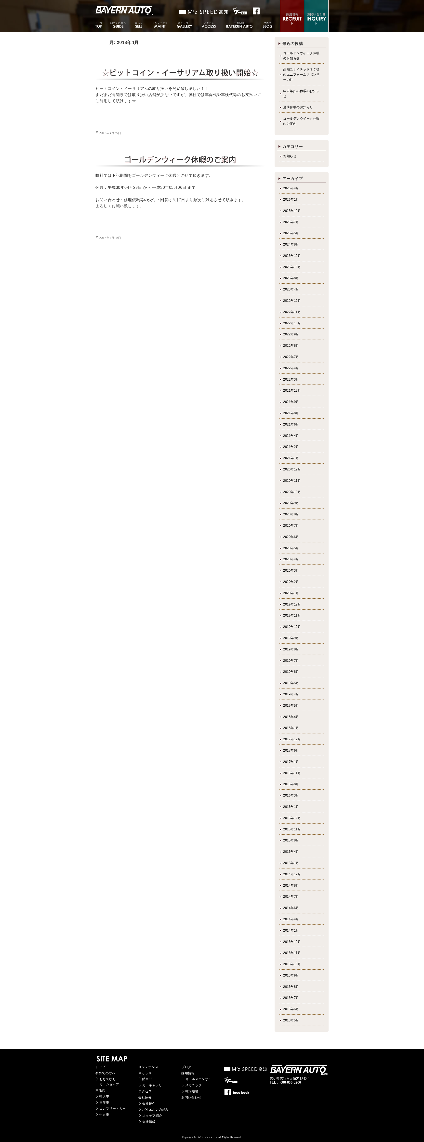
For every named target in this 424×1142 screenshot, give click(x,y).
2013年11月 (292, 953)
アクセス (145, 1091)
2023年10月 (292, 267)
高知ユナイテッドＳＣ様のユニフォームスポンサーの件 (301, 75)
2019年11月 (292, 615)
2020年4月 (291, 559)
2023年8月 (291, 278)
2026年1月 (291, 199)
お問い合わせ (191, 1097)
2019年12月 (292, 604)
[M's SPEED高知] (245, 1070)
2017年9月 (291, 750)
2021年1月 (291, 458)
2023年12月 (292, 256)
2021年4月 (291, 436)
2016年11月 (292, 773)
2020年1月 (291, 593)
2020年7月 (291, 525)
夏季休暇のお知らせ (298, 107)
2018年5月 (291, 705)
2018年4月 (291, 717)
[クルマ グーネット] (204, 12)
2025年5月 (291, 233)
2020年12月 (292, 469)
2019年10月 (292, 627)
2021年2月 (291, 447)
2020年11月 (292, 480)
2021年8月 (291, 413)
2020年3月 (291, 570)
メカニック (193, 1085)
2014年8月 (291, 885)
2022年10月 (292, 323)
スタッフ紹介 (152, 1115)
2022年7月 (291, 357)
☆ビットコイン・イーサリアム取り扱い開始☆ (180, 72)
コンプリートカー (112, 1108)
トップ (100, 1067)
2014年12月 (292, 874)
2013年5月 (291, 1020)
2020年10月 (292, 492)
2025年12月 (292, 211)
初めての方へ (105, 1073)
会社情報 (149, 1122)
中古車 (104, 1114)
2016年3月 (291, 795)
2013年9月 (291, 975)
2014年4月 (291, 919)
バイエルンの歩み (155, 1109)
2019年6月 (291, 672)
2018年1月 (291, 728)
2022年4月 (291, 368)
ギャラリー (146, 1073)
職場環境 (192, 1091)
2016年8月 (291, 784)
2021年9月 (291, 402)
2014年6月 (291, 908)
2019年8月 (291, 649)
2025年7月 (291, 222)
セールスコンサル (198, 1079)
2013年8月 (291, 987)
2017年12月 (292, 739)
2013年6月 (291, 1009)
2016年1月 (291, 807)
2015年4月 (291, 851)
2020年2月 (291, 582)
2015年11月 (292, 829)
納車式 (147, 1079)
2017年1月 (291, 762)
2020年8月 (291, 514)
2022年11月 (292, 312)
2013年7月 (291, 998)
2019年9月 (291, 638)
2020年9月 (291, 503)
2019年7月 (291, 660)
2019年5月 (291, 683)
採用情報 (188, 1073)
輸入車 (104, 1096)
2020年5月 (291, 548)
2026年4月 (291, 188)
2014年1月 (291, 930)
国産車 (104, 1102)
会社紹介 (145, 1097)
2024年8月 (291, 244)
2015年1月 (291, 863)
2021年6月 (291, 424)
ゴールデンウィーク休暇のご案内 (180, 159)
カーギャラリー (154, 1085)
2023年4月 (291, 289)
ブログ (186, 1067)
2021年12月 (292, 390)
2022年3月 (291, 379)
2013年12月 (292, 942)
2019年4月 (291, 694)
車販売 (100, 1090)
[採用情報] (292, 29)
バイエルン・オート (207, 1137)
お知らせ (289, 156)
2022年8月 (291, 345)
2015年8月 (291, 840)
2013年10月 (292, 964)
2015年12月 (292, 818)
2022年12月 (292, 301)
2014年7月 (291, 896)
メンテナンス (148, 1067)
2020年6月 (291, 537)
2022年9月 (291, 334)
